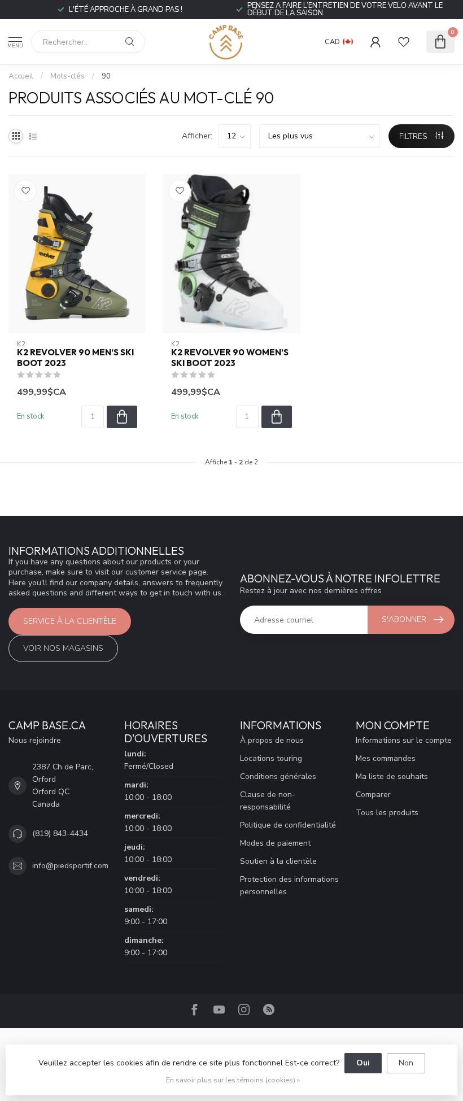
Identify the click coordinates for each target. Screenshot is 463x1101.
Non (406, 1063)
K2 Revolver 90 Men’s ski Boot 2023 (75, 357)
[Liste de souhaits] (403, 42)
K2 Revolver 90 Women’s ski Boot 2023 (230, 357)
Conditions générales (278, 776)
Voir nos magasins (63, 648)
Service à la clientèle (69, 621)
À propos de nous (272, 740)
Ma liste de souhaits (392, 776)
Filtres (414, 136)
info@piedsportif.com (70, 865)
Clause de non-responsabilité (267, 800)
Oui (363, 1063)
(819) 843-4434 (60, 833)
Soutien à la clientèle (278, 861)
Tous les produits (387, 812)
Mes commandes (386, 758)
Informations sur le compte (404, 740)
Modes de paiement (275, 843)
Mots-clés (67, 76)
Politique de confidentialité (288, 825)
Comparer (373, 794)
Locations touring (271, 758)
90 (106, 76)
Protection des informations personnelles (289, 885)
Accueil (20, 76)
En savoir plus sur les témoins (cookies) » (233, 1080)
